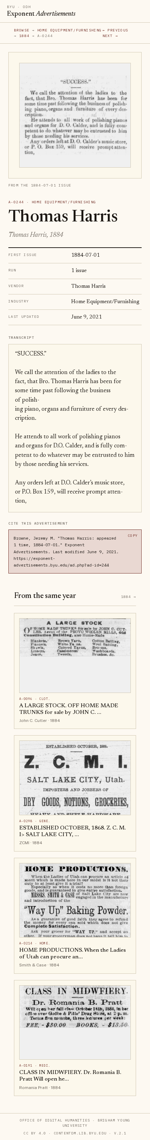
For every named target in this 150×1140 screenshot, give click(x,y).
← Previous (115, 30)
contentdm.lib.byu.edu (80, 1133)
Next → (110, 36)
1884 (24, 36)
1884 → (128, 596)
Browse (21, 30)
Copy (133, 535)
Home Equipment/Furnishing (69, 30)
